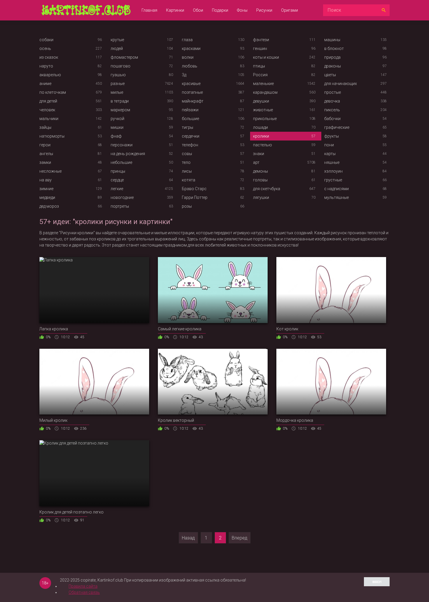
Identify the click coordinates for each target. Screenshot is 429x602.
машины (332, 39)
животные (263, 109)
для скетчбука (266, 188)
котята (188, 180)
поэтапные (192, 92)
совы (187, 153)
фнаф (116, 136)
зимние (46, 188)
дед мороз (49, 206)
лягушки (261, 197)
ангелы (46, 153)
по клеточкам (52, 92)
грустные (333, 180)
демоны (260, 171)
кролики (261, 136)
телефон (190, 145)
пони (329, 145)
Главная (149, 10)
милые (117, 92)
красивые (191, 83)
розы (187, 206)
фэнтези (261, 39)
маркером (120, 109)
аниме (45, 83)
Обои (198, 10)
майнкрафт (192, 101)
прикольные (265, 118)
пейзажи (190, 109)
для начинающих (340, 83)
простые (332, 92)
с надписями (336, 188)
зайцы (45, 127)
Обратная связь (84, 592)
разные (118, 83)
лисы (187, 171)
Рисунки (264, 10)
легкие (117, 188)
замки (45, 162)
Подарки (220, 10)
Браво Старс (194, 188)
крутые (117, 39)
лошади (260, 127)
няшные (331, 162)
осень (45, 48)
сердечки (190, 136)
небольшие (121, 162)
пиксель (332, 109)
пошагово (120, 66)
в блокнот (334, 48)
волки (187, 57)
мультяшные (336, 197)
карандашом (265, 92)
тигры (187, 127)
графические (336, 127)
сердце (117, 180)
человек (47, 109)
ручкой (117, 118)
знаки (258, 153)
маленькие (263, 83)
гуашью (118, 74)
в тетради (120, 101)
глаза (187, 39)
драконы (332, 66)
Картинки (175, 10)
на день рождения (128, 153)
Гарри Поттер (194, 197)
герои (44, 145)
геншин (260, 48)
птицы (259, 66)
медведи (47, 197)
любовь (189, 66)
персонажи (121, 145)
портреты (120, 206)
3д (184, 74)
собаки (46, 39)
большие (190, 118)
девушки (261, 101)
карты (330, 153)
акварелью (50, 74)
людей (117, 48)
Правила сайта (83, 586)
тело (186, 162)
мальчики (48, 118)
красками (191, 48)
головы (260, 180)
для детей (48, 101)
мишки (117, 127)
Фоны (242, 10)
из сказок (48, 57)
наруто (46, 66)
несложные (50, 171)
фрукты (331, 136)
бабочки (332, 118)
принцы (118, 171)
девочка (332, 101)
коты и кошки (266, 57)
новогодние (122, 197)
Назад (188, 538)
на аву (45, 180)
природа (332, 57)
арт (256, 162)
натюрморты (51, 136)
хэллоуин (333, 171)
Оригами (289, 10)
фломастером (124, 57)
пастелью (262, 145)
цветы (330, 74)
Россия (260, 74)
